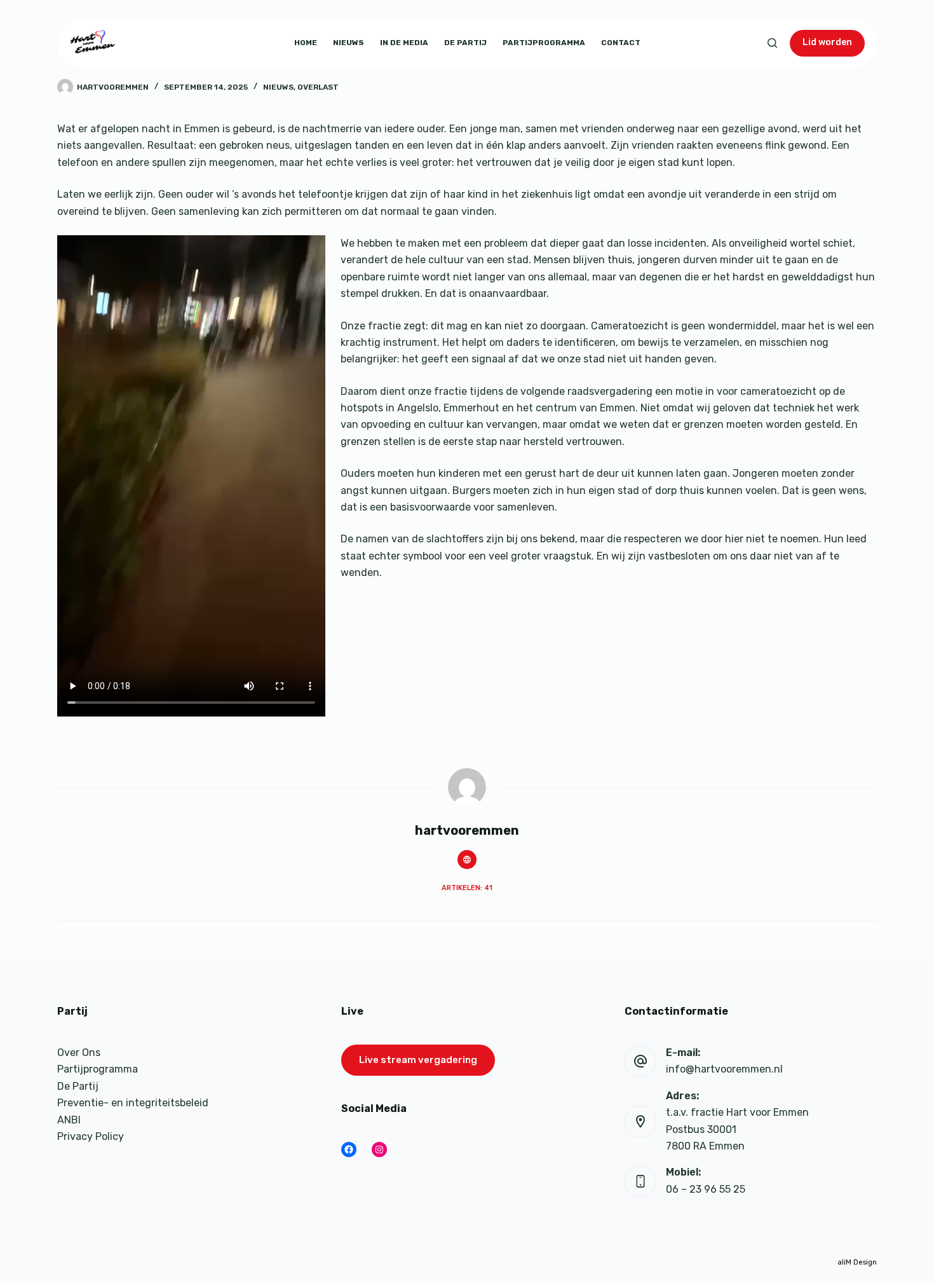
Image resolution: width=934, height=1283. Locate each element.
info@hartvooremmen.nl (724, 1069)
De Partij (465, 42)
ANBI (69, 1120)
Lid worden (827, 42)
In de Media (404, 42)
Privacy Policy (90, 1136)
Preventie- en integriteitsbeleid (132, 1103)
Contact (620, 42)
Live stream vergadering (418, 1060)
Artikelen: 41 (467, 888)
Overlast (318, 87)
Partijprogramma (544, 42)
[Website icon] (467, 859)
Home (305, 42)
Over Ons (78, 1052)
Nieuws (348, 42)
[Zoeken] (772, 43)
